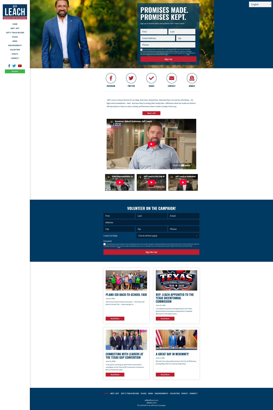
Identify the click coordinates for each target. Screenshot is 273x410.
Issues (15, 37)
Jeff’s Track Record (15, 32)
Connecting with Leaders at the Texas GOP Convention (124, 356)
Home (15, 24)
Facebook (111, 86)
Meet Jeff (15, 28)
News (15, 41)
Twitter (131, 86)
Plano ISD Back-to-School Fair (126, 294)
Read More (115, 318)
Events (15, 54)
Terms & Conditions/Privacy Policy (177, 54)
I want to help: (110, 235)
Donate (15, 71)
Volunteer (15, 49)
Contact (172, 86)
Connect (15, 58)
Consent (107, 241)
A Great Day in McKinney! (172, 354)
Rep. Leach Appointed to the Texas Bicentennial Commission (175, 298)
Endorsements (15, 45)
